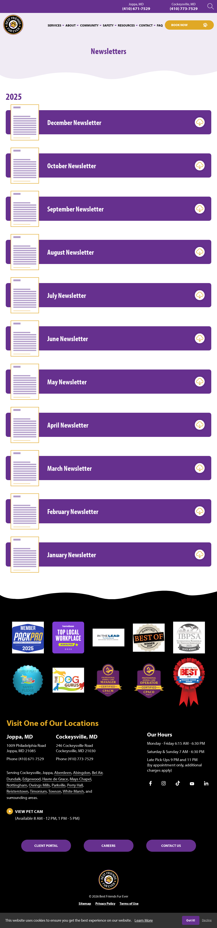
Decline (207, 920)
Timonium (38, 791)
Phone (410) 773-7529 (74, 758)
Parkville (58, 785)
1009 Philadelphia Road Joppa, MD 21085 (26, 748)
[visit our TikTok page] (178, 784)
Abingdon (81, 772)
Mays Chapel (80, 778)
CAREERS (108, 845)
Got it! (190, 920)
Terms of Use (129, 903)
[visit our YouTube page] (192, 784)
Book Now (179, 25)
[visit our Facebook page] (150, 784)
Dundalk (14, 778)
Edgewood (31, 778)
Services (54, 25)
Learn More (144, 920)
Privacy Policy (105, 903)
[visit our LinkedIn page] (206, 784)
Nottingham (17, 785)
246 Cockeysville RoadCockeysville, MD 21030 (76, 748)
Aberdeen (62, 772)
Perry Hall (75, 785)
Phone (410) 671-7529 (25, 758)
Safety (108, 25)
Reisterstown (17, 791)
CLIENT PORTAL (46, 845)
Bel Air (97, 772)
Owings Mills (39, 785)
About (70, 25)
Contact (146, 25)
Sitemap (85, 903)
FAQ (160, 25)
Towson (54, 791)
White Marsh (73, 791)
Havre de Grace (55, 778)
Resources (126, 25)
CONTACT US (171, 845)
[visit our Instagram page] (163, 784)
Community (89, 25)
